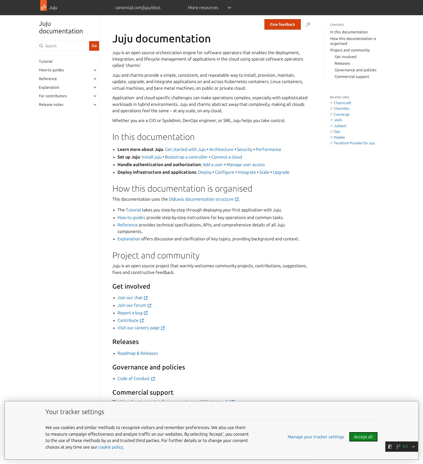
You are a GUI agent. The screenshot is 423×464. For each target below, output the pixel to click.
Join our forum (132, 305)
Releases (342, 63)
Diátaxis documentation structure (202, 199)
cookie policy (110, 447)
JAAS (338, 120)
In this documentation (349, 32)
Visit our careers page (139, 327)
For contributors (53, 96)
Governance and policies (355, 70)
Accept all (363, 436)
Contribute (129, 320)
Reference (48, 79)
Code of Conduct (134, 378)
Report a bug (130, 312)
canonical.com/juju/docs (138, 7)
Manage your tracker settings (316, 436)
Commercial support (352, 76)
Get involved (345, 57)
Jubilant (340, 126)
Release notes (51, 105)
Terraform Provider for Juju (354, 143)
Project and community (350, 50)
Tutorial (45, 62)
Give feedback (282, 24)
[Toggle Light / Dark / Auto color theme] (308, 24)
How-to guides (51, 70)
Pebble (339, 137)
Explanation (49, 87)
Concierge (342, 114)
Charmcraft (342, 103)
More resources (203, 7)
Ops (337, 132)
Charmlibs (341, 109)
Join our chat (130, 297)
